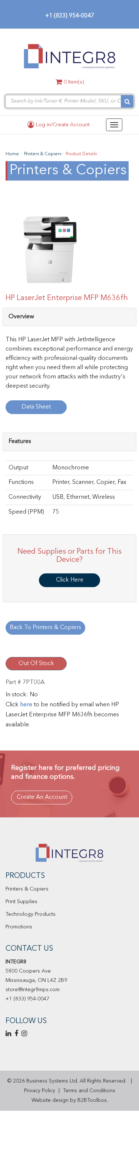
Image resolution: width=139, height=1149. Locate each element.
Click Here (69, 580)
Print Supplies (21, 901)
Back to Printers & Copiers (45, 628)
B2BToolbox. (92, 1100)
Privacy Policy (39, 1090)
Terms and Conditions (89, 1090)
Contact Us (29, 949)
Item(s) (74, 82)
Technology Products (31, 914)
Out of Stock (36, 664)
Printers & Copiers (27, 889)
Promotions (19, 927)
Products (25, 876)
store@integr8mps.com (33, 989)
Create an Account (42, 797)
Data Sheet (36, 407)
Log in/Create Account (62, 124)
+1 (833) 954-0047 (69, 16)
